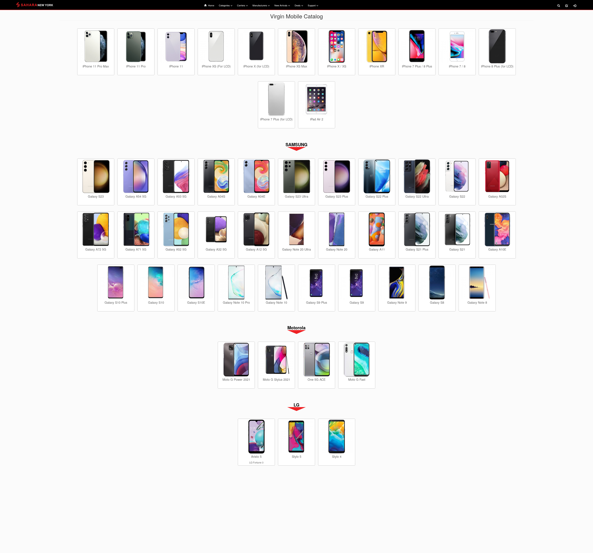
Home (211, 5)
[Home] (36, 4)
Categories (224, 5)
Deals (298, 5)
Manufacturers (259, 5)
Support (312, 5)
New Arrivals (280, 5)
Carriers (241, 5)
